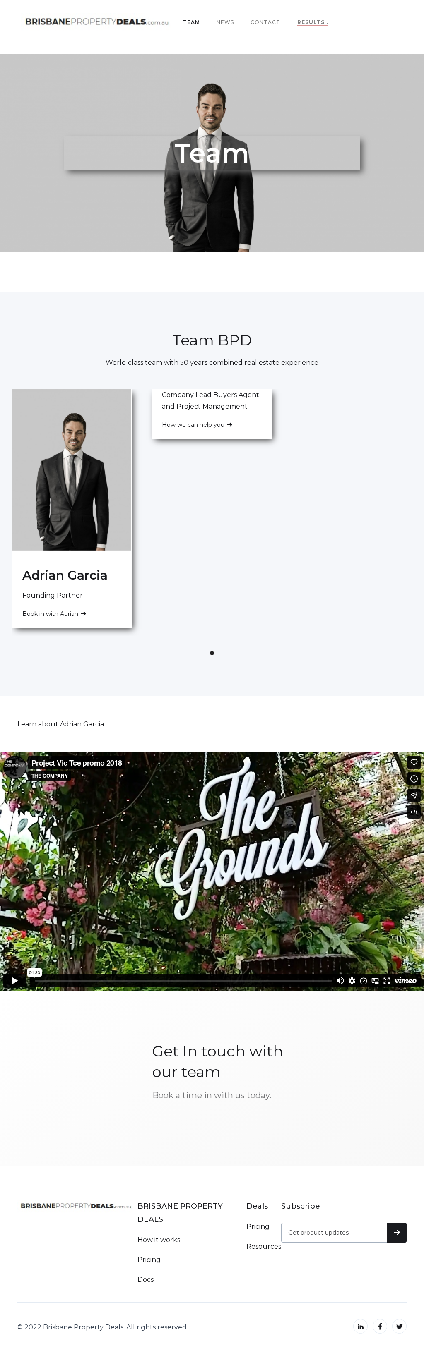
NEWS (225, 22)
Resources (263, 1246)
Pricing (149, 1260)
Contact (265, 22)
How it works (158, 1240)
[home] (99, 22)
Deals (257, 1206)
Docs (145, 1280)
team (191, 22)
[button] (212, 653)
